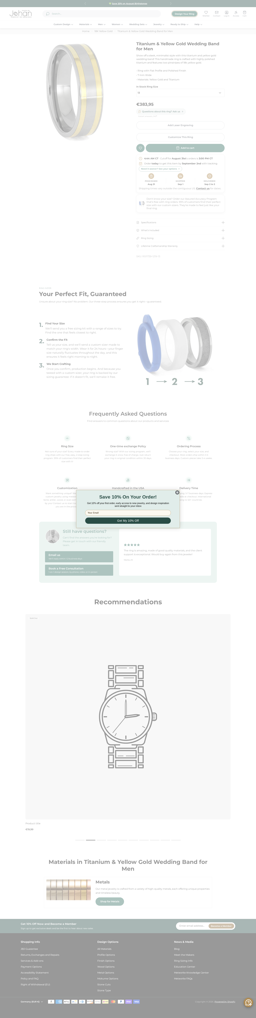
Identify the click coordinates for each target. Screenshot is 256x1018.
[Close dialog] (177, 492)
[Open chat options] (248, 1002)
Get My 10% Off (128, 520)
